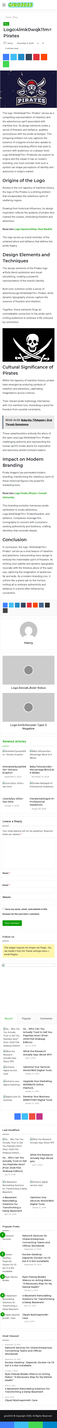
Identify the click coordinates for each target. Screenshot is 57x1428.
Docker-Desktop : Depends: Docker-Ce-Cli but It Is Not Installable (36, 1258)
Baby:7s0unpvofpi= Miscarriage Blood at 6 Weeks (42, 769)
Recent (9, 1018)
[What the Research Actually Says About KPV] (12, 1056)
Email (6, 885)
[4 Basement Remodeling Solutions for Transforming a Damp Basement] (15, 1187)
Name (6, 873)
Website (7, 897)
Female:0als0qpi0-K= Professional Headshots (42, 801)
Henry (10, 43)
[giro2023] (20, 5)
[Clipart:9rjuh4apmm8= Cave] (11, 1319)
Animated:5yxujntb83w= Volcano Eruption (14, 769)
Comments (46, 1018)
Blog (15, 17)
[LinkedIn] (17, 605)
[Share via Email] (47, 605)
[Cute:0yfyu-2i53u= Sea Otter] (15, 789)
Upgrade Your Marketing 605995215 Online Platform (37, 1084)
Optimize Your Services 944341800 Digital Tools (42, 1201)
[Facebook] (5, 605)
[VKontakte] (41, 605)
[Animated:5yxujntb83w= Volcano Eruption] (15, 756)
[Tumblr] (23, 605)
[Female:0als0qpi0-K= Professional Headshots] (42, 789)
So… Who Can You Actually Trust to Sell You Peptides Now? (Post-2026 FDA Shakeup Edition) (37, 1035)
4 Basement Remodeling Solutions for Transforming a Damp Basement (12, 1204)
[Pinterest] (29, 605)
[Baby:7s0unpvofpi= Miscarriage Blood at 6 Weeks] (42, 756)
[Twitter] (11, 605)
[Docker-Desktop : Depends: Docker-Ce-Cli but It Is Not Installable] (11, 1263)
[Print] (5, 610)
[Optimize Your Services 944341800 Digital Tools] (12, 1071)
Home (8, 17)
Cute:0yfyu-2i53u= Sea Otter (13, 800)
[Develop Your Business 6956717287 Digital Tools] (12, 1101)
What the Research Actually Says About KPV (41, 1158)
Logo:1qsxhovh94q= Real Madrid (33, 229)
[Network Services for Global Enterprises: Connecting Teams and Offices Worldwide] (11, 1240)
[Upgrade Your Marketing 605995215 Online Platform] (12, 1086)
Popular (26, 1018)
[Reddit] (35, 605)
